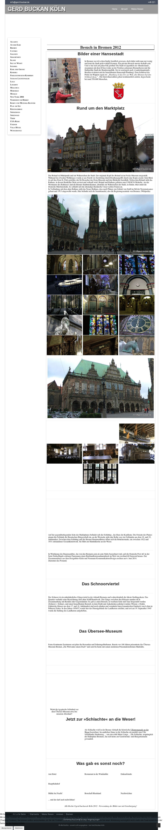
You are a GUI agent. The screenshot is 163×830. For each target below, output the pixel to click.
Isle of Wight (16, 63)
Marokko (14, 91)
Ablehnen (19, 828)
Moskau (13, 94)
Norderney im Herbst (19, 100)
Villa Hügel (15, 127)
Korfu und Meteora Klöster (22, 103)
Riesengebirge (16, 109)
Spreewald (14, 115)
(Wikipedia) (145, 191)
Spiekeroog (15, 112)
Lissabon (14, 85)
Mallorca (14, 88)
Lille (12, 81)
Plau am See (15, 106)
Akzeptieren (6, 828)
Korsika (13, 72)
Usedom (13, 124)
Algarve (14, 42)
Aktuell (124, 9)
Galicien (14, 54)
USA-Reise (15, 121)
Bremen (13, 48)
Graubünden (15, 57)
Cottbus (13, 51)
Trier (12, 118)
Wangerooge (16, 130)
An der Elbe (15, 45)
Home (114, 9)
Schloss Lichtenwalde (20, 78)
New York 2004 (17, 97)
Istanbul (13, 66)
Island (13, 60)
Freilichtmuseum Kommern (21, 75)
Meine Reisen (137, 9)
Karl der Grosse (17, 69)
